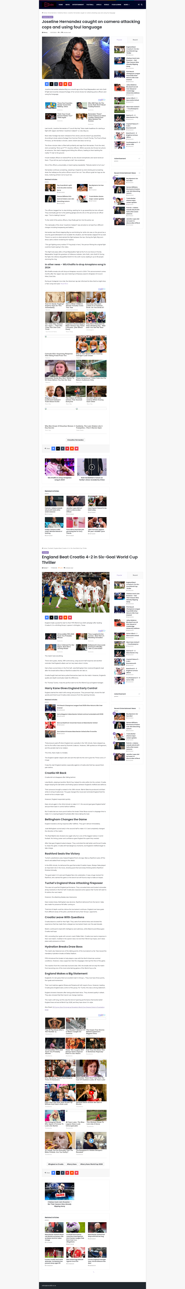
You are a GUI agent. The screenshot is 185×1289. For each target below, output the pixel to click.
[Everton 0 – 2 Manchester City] (119, 118)
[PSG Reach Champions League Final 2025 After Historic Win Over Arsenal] (119, 74)
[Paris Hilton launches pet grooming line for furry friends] (75, 522)
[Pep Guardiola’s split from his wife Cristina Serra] (50, 187)
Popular (119, 40)
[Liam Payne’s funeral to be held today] (97, 501)
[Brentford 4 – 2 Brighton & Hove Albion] (119, 135)
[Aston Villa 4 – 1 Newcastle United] (119, 100)
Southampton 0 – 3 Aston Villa (133, 143)
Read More (64, 284)
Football (90, 4)
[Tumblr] (56, 84)
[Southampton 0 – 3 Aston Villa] (119, 145)
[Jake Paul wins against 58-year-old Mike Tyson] (97, 522)
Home (61, 4)
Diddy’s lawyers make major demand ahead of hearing (53, 531)
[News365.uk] (49, 4)
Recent (135, 40)
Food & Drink (116, 4)
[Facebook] (47, 84)
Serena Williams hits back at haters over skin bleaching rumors (65, 198)
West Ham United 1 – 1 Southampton (132, 108)
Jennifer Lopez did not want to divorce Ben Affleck (74, 510)
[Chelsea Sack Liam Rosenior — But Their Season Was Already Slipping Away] (119, 60)
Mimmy (45, 32)
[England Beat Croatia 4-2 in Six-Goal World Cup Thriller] (119, 49)
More (126, 4)
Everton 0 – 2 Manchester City (132, 116)
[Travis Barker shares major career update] (82, 198)
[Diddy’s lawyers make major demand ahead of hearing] (54, 522)
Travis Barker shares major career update (131, 200)
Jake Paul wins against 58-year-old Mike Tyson (96, 530)
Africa (98, 4)
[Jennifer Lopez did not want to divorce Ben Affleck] (75, 501)
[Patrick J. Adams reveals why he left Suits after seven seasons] (54, 501)
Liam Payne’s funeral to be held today (97, 509)
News (68, 4)
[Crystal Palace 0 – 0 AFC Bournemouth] (119, 126)
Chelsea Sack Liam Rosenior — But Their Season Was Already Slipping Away (133, 62)
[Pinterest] (61, 84)
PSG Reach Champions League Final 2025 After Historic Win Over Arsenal (133, 76)
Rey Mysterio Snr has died (132, 180)
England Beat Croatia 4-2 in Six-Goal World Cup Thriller (132, 50)
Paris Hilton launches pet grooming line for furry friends (75, 531)
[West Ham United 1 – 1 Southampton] (119, 109)
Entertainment (78, 4)
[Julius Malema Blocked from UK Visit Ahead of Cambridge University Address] (119, 87)
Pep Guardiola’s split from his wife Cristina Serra (64, 187)
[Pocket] (70, 84)
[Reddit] (65, 84)
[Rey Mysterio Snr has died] (82, 187)
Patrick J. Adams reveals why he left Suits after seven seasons (53, 510)
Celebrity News (62, 13)
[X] (51, 84)
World (106, 4)
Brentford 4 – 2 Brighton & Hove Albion (132, 135)
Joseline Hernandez (76, 440)
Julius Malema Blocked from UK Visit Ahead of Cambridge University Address (133, 89)
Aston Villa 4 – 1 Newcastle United (132, 99)
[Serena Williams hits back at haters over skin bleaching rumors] (50, 198)
